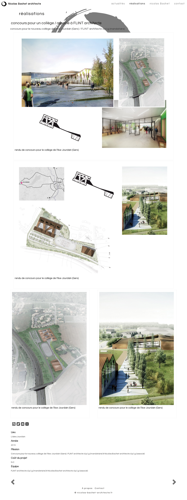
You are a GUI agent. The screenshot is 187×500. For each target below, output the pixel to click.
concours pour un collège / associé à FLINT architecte (56, 23)
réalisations (137, 3)
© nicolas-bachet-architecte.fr (94, 493)
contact (179, 3)
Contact (99, 488)
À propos (87, 488)
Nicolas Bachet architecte (24, 3)
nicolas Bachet (160, 3)
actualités (118, 3)
